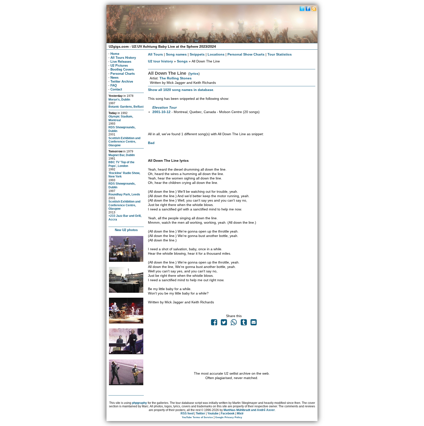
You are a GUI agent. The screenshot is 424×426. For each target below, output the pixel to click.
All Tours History (123, 57)
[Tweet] (224, 323)
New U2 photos (126, 230)
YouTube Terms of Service (197, 417)
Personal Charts (122, 73)
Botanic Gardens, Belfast (126, 106)
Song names (176, 54)
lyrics (194, 73)
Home (114, 54)
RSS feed (187, 413)
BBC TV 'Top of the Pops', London (121, 164)
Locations (216, 54)
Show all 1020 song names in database (180, 90)
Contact (116, 89)
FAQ (113, 85)
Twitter (200, 413)
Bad (151, 143)
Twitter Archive (121, 81)
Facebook (228, 413)
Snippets (197, 54)
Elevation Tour (164, 107)
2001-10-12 (161, 112)
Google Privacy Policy (228, 417)
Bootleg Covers (122, 69)
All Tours (155, 54)
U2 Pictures (119, 65)
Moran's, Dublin (119, 99)
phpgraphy (139, 402)
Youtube (213, 413)
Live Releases (120, 61)
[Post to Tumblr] (244, 323)
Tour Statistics (279, 54)
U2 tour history (160, 61)
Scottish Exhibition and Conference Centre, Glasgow (124, 141)
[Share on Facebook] (214, 323)
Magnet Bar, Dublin (121, 155)
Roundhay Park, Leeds (124, 194)
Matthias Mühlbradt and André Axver (249, 410)
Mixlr (240, 413)
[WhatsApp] (234, 323)
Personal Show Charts (246, 54)
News (114, 77)
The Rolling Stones (175, 78)
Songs (182, 61)
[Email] (253, 323)
